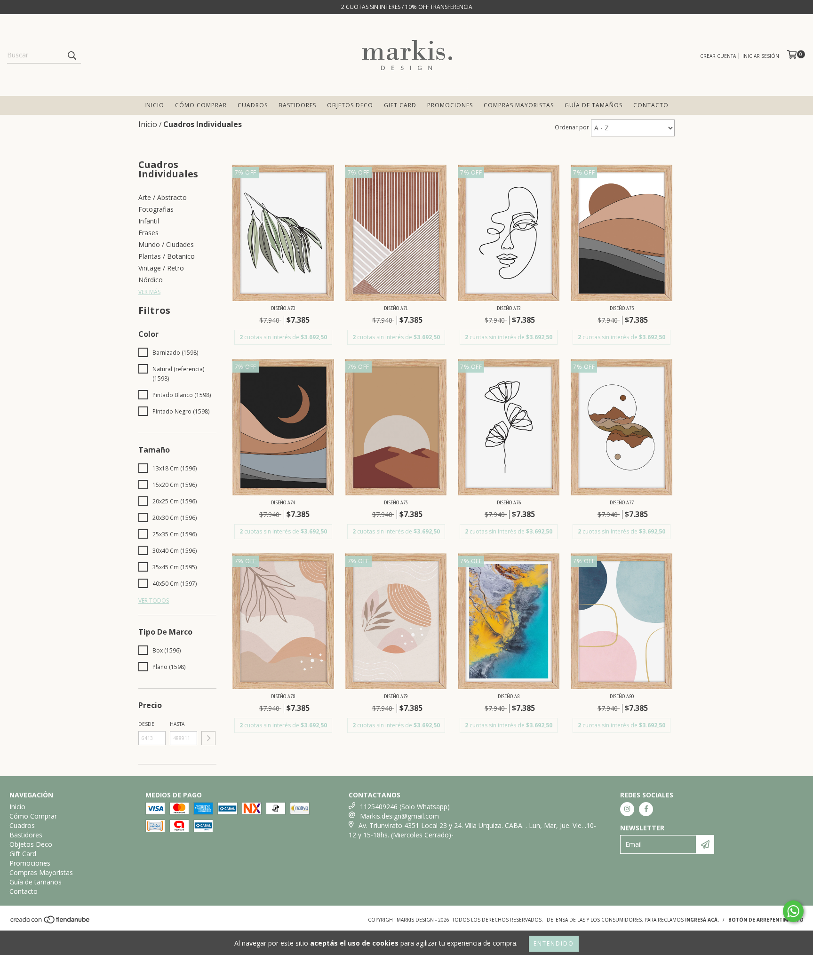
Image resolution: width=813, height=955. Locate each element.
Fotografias (156, 209)
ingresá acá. (702, 919)
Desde (146, 724)
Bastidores (297, 105)
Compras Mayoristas (519, 105)
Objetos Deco (350, 105)
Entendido (554, 943)
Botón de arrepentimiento (766, 919)
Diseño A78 (283, 696)
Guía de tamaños (593, 105)
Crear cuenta (718, 56)
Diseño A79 (396, 696)
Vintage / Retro (161, 267)
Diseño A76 (509, 502)
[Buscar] (71, 55)
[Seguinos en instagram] (627, 809)
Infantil (148, 220)
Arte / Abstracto (162, 197)
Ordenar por (572, 127)
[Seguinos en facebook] (646, 809)
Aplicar (208, 738)
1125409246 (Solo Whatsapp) (405, 806)
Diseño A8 (508, 696)
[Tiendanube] (50, 922)
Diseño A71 (396, 307)
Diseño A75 (396, 502)
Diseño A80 (622, 696)
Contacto (651, 105)
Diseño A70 (283, 307)
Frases (148, 232)
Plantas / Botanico (166, 256)
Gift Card (400, 105)
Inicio (154, 105)
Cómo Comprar (201, 105)
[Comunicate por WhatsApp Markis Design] (793, 911)
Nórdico (150, 279)
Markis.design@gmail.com (399, 816)
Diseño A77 (622, 502)
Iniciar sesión (760, 56)
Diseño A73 (622, 307)
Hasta (177, 724)
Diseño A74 (283, 502)
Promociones (450, 105)
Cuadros (253, 105)
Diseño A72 (509, 307)
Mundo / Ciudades (166, 244)
